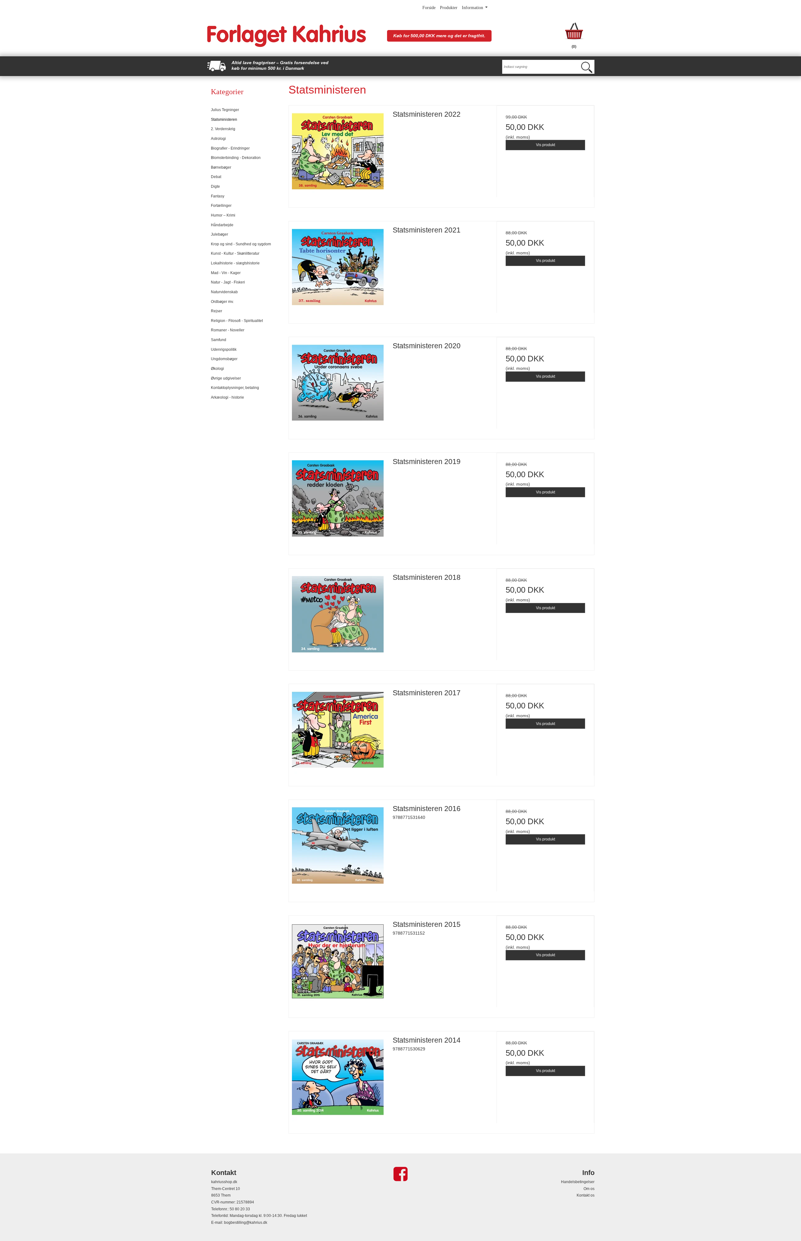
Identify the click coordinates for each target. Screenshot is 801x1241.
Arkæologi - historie (227, 397)
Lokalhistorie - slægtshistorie (235, 263)
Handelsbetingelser (577, 1182)
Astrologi (218, 138)
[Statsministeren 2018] (337, 617)
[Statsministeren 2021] (337, 270)
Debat (216, 177)
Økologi (217, 368)
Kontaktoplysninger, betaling (235, 388)
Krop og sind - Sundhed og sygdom (241, 244)
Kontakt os (585, 1195)
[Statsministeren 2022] (337, 154)
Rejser (216, 311)
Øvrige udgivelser (226, 378)
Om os (589, 1189)
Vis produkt (545, 145)
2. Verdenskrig (223, 129)
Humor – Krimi (223, 215)
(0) (574, 46)
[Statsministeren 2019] (337, 501)
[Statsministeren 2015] (337, 964)
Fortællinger (221, 205)
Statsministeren (224, 119)
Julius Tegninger (225, 110)
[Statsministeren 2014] (337, 1080)
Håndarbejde (222, 225)
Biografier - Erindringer (230, 148)
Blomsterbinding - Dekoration (236, 158)
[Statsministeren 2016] (337, 848)
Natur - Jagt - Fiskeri (228, 282)
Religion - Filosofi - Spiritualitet (237, 321)
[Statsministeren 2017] (337, 733)
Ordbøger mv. (222, 301)
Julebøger (219, 234)
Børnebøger (221, 167)
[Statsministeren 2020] (337, 386)
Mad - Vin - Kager (226, 273)
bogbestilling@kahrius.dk (245, 1222)
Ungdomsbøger (224, 359)
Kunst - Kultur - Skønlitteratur (235, 253)
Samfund (218, 340)
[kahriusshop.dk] (294, 36)
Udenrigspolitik (224, 349)
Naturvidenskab (224, 292)
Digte (215, 186)
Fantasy (217, 196)
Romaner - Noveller (227, 330)
